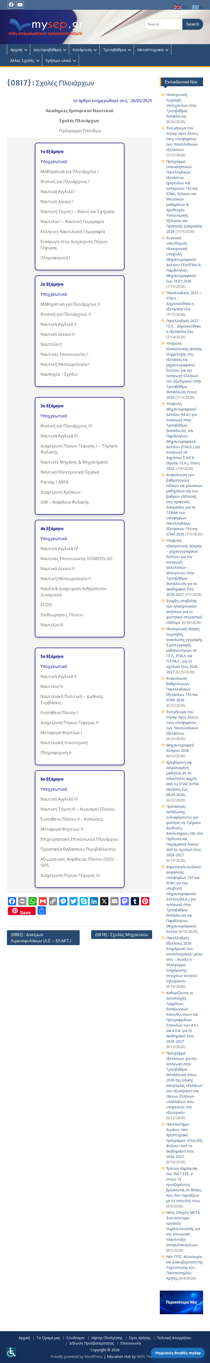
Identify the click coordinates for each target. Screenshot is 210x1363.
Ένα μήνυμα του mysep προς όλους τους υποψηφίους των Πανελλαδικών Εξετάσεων (182, 722)
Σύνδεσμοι (75, 1338)
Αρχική (16, 49)
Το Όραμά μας (48, 1338)
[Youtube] (20, 4)
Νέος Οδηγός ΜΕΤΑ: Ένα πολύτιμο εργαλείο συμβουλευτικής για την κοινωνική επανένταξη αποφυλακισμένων (183, 1228)
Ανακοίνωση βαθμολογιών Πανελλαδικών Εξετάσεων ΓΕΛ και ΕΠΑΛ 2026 (181, 689)
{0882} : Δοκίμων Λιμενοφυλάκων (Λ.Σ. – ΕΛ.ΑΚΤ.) (41, 938)
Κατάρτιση (82, 49)
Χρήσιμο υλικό (58, 60)
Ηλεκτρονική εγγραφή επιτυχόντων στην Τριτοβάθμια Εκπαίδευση (181, 105)
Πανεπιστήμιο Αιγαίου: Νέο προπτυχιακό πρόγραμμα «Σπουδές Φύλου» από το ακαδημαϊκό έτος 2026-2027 (184, 1140)
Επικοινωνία (130, 1343)
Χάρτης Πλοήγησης (106, 1338)
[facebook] (11, 4)
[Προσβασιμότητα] (11, 1352)
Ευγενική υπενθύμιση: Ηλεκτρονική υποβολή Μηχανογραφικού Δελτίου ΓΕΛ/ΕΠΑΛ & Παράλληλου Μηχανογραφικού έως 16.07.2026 (183, 259)
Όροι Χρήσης (139, 1338)
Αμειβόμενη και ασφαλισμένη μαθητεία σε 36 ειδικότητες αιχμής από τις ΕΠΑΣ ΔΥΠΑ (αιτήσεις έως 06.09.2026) (182, 778)
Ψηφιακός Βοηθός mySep (178, 1352)
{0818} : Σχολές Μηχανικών (121, 934)
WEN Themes (148, 1356)
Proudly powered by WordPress (76, 1356)
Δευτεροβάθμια (47, 49)
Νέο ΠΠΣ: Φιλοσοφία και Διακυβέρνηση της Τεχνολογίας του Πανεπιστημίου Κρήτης (184, 1267)
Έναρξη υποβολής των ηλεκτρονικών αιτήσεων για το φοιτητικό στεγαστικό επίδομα (184, 611)
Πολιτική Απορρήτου (174, 1338)
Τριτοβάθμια (114, 49)
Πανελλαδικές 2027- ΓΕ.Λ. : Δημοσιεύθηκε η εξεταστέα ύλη (183, 326)
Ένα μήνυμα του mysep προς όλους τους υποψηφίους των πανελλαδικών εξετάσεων (182, 139)
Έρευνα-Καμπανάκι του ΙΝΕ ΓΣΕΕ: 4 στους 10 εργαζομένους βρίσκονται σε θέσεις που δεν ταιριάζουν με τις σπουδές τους (184, 1184)
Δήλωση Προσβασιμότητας (91, 1343)
